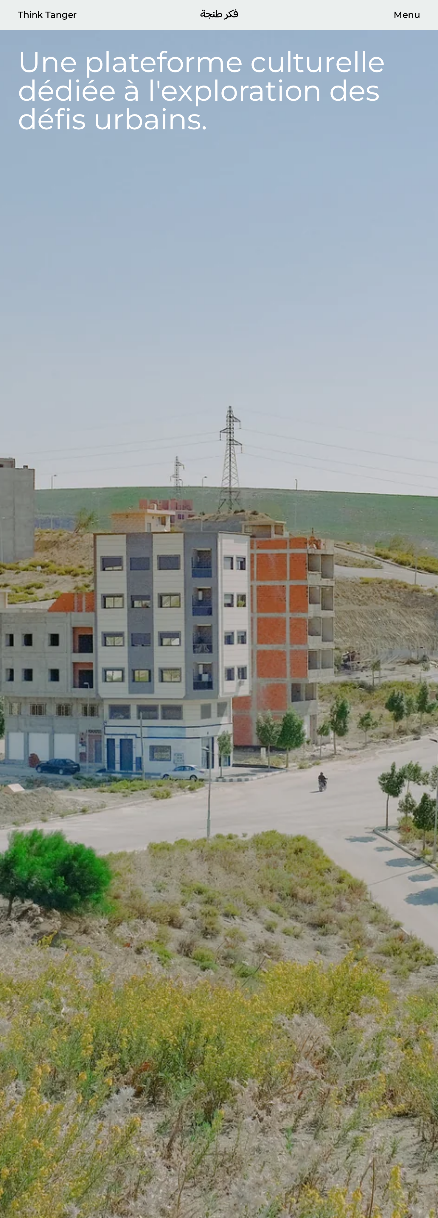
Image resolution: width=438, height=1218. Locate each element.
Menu (407, 15)
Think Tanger (47, 14)
